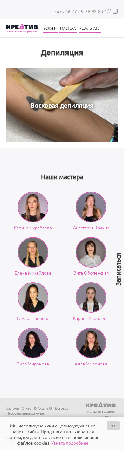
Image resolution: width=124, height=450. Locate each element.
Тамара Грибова (33, 318)
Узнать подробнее (70, 443)
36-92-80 (94, 11)
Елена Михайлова (33, 272)
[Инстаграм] (115, 12)
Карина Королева (91, 318)
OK (112, 425)
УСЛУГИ (50, 28)
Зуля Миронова (33, 363)
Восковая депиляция (62, 105)
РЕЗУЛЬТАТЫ (89, 28)
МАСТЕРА (68, 28)
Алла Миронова (91, 363)
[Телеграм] (108, 11)
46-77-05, (68, 11)
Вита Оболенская (91, 272)
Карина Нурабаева (33, 227)
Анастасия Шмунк (91, 227)
